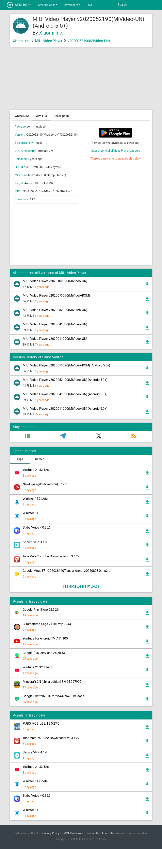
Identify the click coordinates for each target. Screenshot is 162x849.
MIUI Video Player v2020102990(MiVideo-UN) (55, 281)
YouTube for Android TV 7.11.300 (45, 638)
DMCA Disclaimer (72, 833)
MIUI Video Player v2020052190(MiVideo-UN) (55, 310)
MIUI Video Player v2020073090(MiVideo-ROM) (56, 295)
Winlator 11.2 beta (35, 499)
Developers (71, 5)
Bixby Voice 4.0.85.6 (37, 527)
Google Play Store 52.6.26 (41, 609)
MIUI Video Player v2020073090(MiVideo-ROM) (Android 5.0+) (66, 365)
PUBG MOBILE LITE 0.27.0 (41, 723)
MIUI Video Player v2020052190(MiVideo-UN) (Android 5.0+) (65, 380)
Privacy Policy (50, 833)
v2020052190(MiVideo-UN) (89, 41)
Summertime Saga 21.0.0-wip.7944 (47, 624)
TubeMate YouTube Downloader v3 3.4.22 (51, 556)
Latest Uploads (46, 5)
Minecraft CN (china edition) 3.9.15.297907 (52, 682)
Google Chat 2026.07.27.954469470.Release (53, 696)
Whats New (22, 115)
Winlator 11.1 (32, 513)
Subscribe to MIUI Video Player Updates (115, 150)
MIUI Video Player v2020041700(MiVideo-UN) (55, 324)
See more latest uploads (81, 586)
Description (61, 115)
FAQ (89, 5)
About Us (107, 833)
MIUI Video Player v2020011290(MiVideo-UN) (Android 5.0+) (65, 408)
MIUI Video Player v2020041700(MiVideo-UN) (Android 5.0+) (65, 394)
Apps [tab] (20, 459)
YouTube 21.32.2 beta (37, 667)
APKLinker (23, 5)
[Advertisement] (81, 80)
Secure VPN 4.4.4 (35, 542)
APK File (41, 115)
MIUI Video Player (48, 41)
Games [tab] (39, 459)
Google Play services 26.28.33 (44, 653)
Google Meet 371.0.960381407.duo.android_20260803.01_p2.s (66, 571)
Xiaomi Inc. (51, 33)
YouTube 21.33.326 (36, 470)
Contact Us (92, 833)
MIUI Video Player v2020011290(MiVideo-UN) (55, 339)
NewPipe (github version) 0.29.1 (45, 484)
